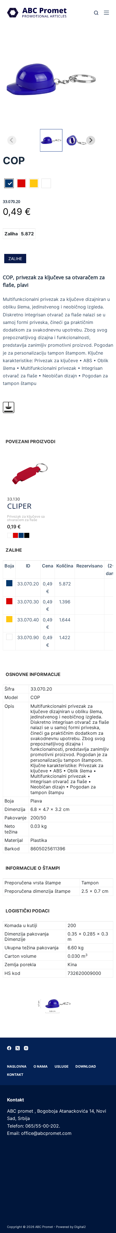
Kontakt (15, 1074)
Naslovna (16, 1066)
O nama (41, 1066)
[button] (51, 140)
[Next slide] (90, 140)
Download (85, 1066)
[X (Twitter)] (17, 1048)
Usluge (61, 1066)
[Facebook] (9, 1048)
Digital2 (80, 1227)
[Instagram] (26, 1048)
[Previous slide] (11, 140)
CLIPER (19, 506)
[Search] (96, 13)
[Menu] (106, 12)
